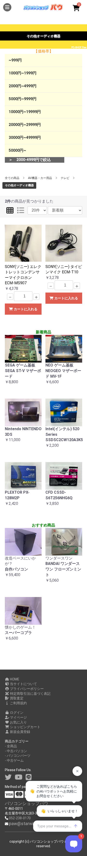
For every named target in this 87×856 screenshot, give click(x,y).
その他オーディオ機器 (19, 185)
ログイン (16, 712)
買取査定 (16, 698)
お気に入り (18, 722)
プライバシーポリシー (26, 689)
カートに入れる (25, 309)
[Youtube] (18, 777)
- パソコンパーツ (17, 756)
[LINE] (29, 777)
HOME (14, 679)
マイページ (18, 717)
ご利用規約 (18, 703)
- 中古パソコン (16, 751)
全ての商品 (12, 178)
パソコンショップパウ (26, 803)
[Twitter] (8, 777)
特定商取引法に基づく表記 (30, 694)
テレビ (65, 178)
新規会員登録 (19, 732)
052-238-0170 (20, 818)
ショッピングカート (24, 727)
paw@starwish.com (28, 823)
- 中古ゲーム (14, 760)
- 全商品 (11, 746)
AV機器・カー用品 (40, 178)
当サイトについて (23, 684)
